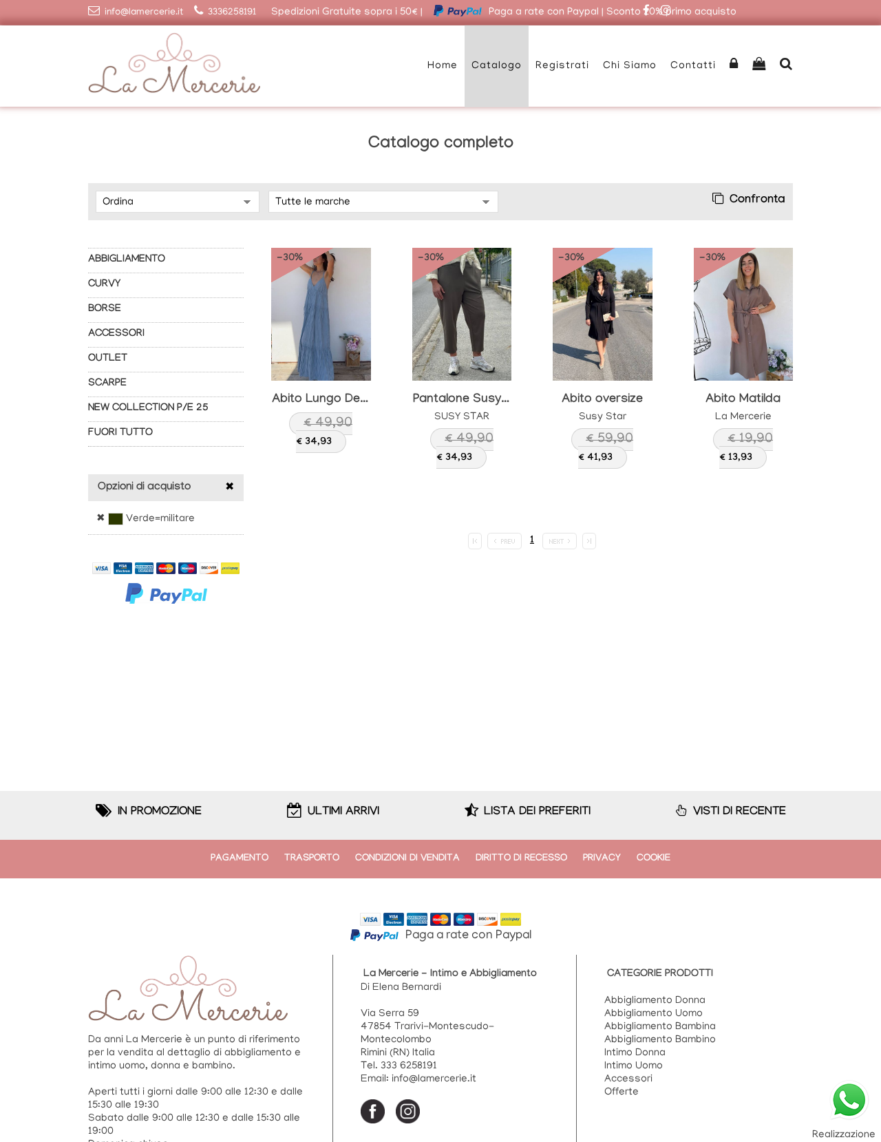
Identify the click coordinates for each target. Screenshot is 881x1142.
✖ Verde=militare (145, 519)
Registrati (562, 66)
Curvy (104, 285)
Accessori (116, 334)
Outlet (107, 359)
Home (442, 66)
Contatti (693, 66)
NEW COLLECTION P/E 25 (148, 409)
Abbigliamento (126, 260)
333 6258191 (409, 1066)
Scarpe (107, 384)
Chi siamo (630, 66)
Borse (104, 310)
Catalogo (496, 66)
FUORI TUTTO (120, 433)
